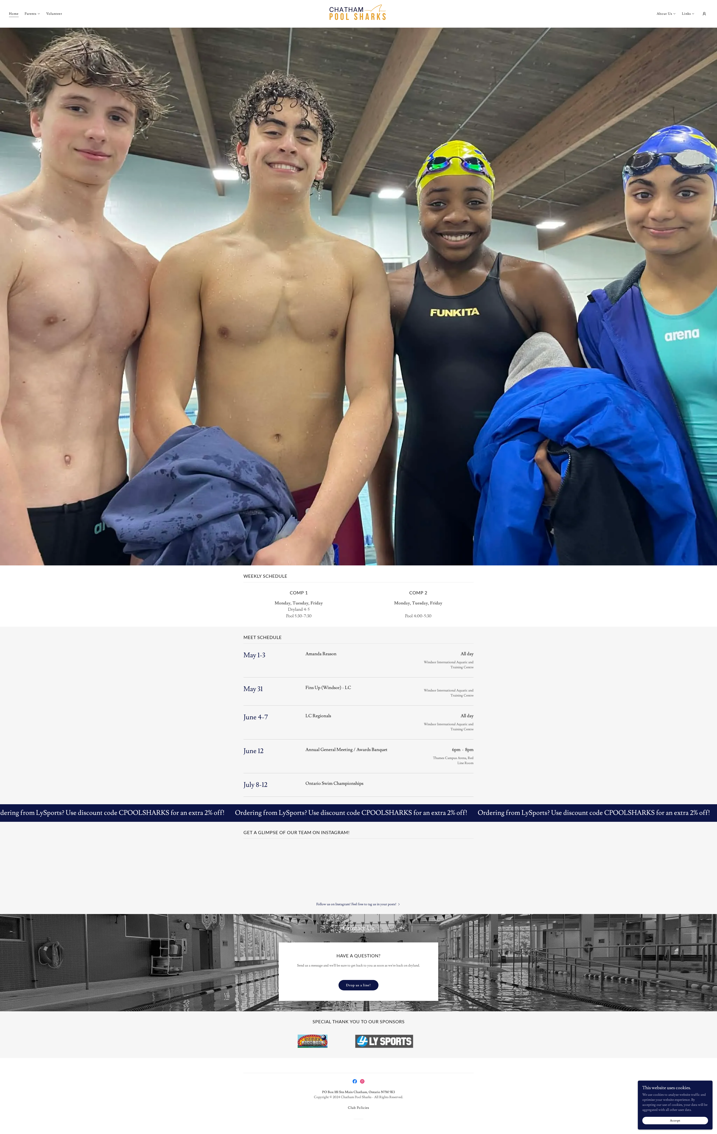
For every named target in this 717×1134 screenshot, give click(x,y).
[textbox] (167, 968)
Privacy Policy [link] (181, 1031)
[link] (358, 13)
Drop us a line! (358, 985)
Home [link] (14, 14)
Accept (675, 1120)
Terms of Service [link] (203, 1031)
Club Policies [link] (358, 1108)
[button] (32, 14)
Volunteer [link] (54, 14)
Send (167, 1046)
